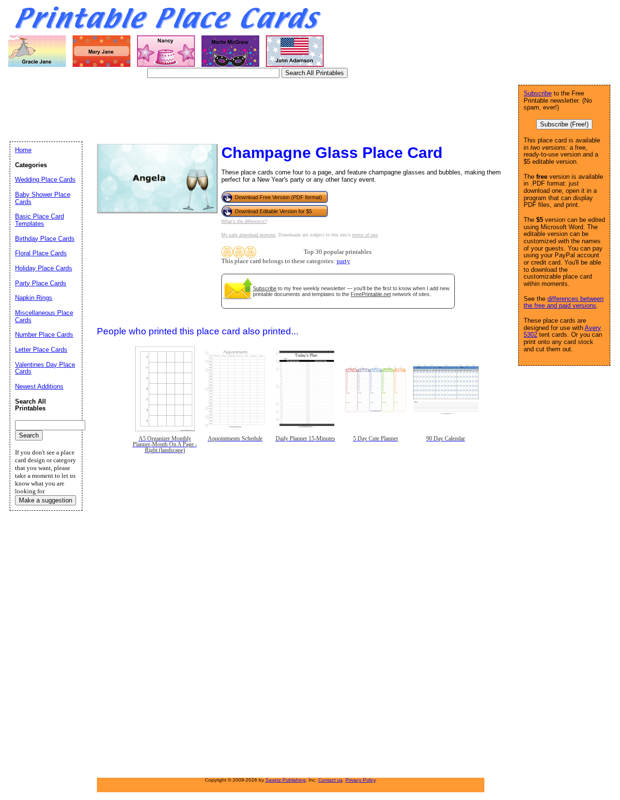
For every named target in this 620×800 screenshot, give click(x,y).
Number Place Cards (44, 334)
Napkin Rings (33, 297)
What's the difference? (244, 221)
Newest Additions (39, 386)
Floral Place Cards (41, 253)
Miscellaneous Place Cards (44, 316)
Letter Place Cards (41, 349)
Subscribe (265, 288)
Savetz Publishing (285, 780)
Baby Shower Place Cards (42, 198)
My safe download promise (248, 235)
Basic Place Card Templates (39, 220)
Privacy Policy (360, 780)
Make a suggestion (45, 500)
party (343, 261)
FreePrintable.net (371, 294)
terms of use (365, 235)
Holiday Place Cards (43, 268)
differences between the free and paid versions (564, 302)
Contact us (330, 780)
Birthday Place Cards (45, 238)
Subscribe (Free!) (564, 124)
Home (23, 150)
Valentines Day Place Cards (45, 368)
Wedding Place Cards (45, 179)
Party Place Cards (40, 283)
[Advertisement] (186, 109)
